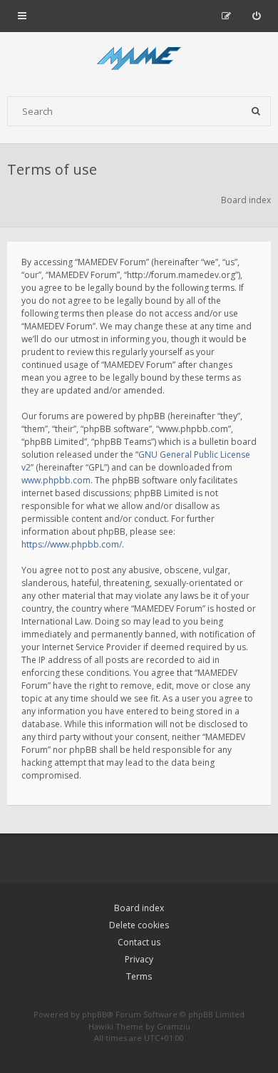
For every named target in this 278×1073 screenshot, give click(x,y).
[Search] (256, 111)
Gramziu (173, 1026)
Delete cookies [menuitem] (139, 925)
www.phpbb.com (56, 480)
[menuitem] (256, 15)
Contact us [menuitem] (139, 942)
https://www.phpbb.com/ (71, 544)
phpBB (94, 1014)
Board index (139, 908)
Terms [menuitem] (139, 976)
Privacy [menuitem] (139, 959)
